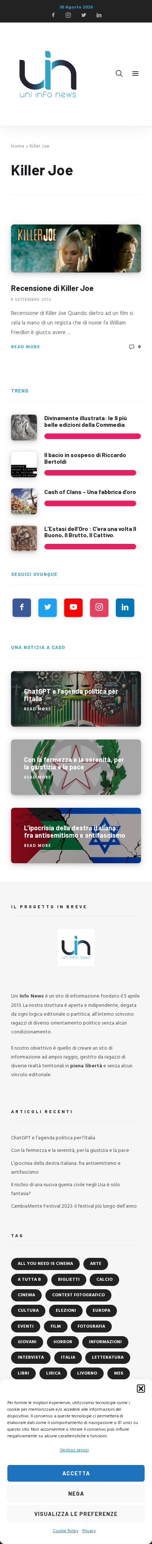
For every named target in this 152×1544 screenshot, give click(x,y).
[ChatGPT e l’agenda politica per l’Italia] (76, 699)
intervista (31, 1357)
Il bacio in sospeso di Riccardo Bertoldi (85, 458)
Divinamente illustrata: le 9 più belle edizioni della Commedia (85, 421)
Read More (25, 347)
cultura (28, 1310)
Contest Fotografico (78, 1295)
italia (68, 1357)
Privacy (89, 1531)
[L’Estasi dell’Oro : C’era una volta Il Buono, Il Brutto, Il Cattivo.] (24, 538)
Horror (62, 1342)
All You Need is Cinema (45, 1263)
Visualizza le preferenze (76, 1513)
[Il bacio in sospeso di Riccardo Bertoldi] (24, 464)
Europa (101, 1310)
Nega (76, 1493)
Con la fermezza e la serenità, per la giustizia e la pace (70, 1150)
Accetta (76, 1473)
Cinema (26, 1295)
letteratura (108, 1357)
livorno (87, 1373)
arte (95, 1263)
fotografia (91, 1326)
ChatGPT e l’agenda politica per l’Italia (53, 1138)
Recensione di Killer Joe (52, 287)
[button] (141, 1388)
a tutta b (29, 1279)
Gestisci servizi (74, 1450)
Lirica (53, 1373)
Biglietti (69, 1279)
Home (17, 146)
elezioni (66, 1310)
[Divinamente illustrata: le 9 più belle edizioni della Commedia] (24, 427)
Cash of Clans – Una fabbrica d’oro (90, 491)
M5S (118, 1373)
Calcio (104, 1279)
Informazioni (105, 1342)
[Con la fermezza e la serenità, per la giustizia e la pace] (76, 767)
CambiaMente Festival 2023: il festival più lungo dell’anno (74, 1206)
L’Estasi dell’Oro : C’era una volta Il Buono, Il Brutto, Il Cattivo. (90, 532)
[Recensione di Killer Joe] (76, 248)
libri (23, 1373)
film (56, 1326)
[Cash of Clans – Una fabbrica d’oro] (24, 501)
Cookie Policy (66, 1531)
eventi (26, 1326)
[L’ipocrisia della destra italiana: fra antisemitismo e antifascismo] (76, 835)
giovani (27, 1342)
